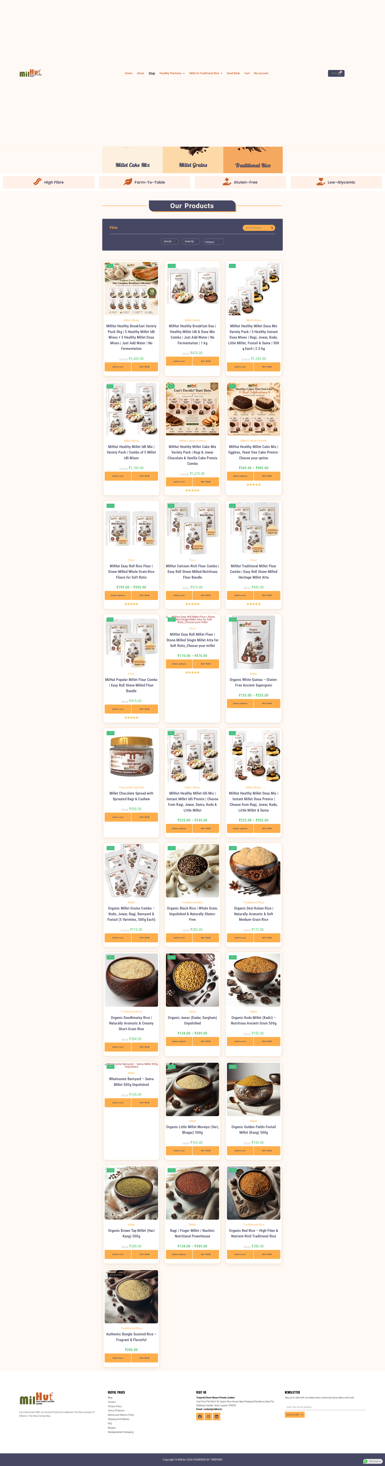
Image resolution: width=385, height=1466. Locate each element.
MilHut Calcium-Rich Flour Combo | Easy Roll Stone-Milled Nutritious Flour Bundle (192, 572)
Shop (152, 73)
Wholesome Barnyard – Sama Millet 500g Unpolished (131, 1082)
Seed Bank (233, 73)
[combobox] (170, 242)
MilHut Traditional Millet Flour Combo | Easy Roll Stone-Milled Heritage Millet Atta (253, 572)
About (140, 73)
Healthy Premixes (171, 73)
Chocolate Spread (131, 787)
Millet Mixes (131, 320)
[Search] (272, 228)
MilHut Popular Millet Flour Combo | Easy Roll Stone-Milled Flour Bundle (131, 685)
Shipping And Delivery (118, 1419)
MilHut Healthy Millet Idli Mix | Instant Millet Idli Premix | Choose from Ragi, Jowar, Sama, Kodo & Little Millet (192, 801)
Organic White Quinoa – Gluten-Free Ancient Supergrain (254, 682)
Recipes (112, 1427)
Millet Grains (193, 165)
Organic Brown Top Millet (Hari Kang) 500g (131, 1233)
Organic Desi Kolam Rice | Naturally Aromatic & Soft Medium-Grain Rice (253, 914)
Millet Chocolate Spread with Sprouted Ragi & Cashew (131, 796)
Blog (110, 1397)
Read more (118, 1358)
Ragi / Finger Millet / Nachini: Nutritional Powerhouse (192, 1233)
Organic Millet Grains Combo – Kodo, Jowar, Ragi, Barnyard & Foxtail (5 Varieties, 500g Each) (131, 914)
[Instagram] (208, 1416)
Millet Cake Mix (132, 165)
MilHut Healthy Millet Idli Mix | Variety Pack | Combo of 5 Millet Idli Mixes (131, 452)
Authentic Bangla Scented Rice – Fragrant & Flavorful (131, 1337)
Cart (247, 73)
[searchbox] (214, 242)
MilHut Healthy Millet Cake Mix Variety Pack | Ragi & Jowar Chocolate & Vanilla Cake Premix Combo (192, 455)
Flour (131, 560)
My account (261, 73)
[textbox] (167, 241)
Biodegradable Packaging (121, 1432)
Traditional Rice (253, 165)
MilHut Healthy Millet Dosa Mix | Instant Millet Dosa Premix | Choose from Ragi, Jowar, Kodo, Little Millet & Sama (253, 801)
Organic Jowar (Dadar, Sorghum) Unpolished (192, 1020)
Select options (240, 476)
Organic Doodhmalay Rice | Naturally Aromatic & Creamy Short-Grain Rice (131, 1023)
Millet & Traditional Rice (204, 73)
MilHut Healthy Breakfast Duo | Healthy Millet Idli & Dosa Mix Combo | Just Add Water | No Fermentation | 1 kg (192, 334)
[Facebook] (200, 1416)
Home (128, 73)
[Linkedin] (216, 1416)
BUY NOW (144, 367)
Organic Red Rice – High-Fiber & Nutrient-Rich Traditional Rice (253, 1233)
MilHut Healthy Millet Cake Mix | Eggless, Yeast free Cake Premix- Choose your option (253, 452)
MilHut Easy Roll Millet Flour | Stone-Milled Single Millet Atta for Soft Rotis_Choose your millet (192, 640)
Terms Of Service (116, 1410)
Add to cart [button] (117, 367)
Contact (112, 1402)
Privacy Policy (115, 1406)
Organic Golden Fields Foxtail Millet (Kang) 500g (253, 1130)
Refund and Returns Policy (121, 1414)
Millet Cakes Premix (192, 441)
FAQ (110, 1423)
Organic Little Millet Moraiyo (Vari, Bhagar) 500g (192, 1130)
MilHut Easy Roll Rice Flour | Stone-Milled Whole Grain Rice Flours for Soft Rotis (131, 572)
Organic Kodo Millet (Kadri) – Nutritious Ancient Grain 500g (253, 1020)
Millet (253, 674)
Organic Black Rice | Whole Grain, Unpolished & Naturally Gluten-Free (192, 914)
